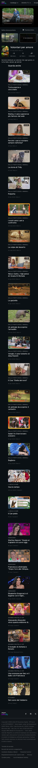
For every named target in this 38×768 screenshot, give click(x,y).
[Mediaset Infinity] (4, 3)
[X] (35, 714)
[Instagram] (31, 714)
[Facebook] (26, 714)
